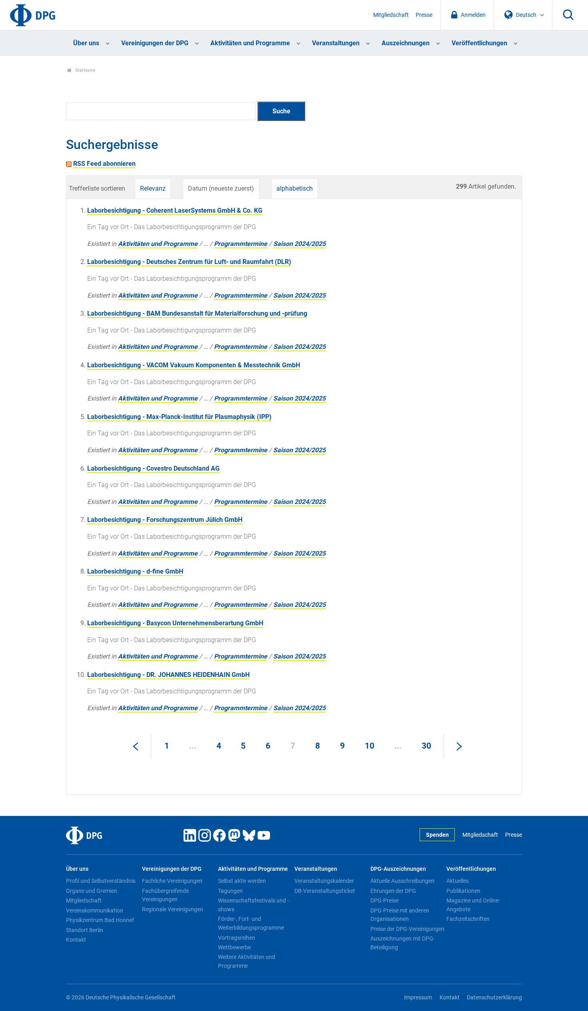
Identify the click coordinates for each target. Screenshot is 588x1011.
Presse (424, 15)
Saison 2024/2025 (299, 244)
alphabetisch (294, 188)
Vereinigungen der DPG (154, 43)
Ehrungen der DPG (393, 891)
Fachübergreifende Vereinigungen (165, 895)
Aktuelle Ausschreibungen (402, 881)
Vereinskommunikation (94, 910)
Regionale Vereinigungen (172, 909)
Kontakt (76, 939)
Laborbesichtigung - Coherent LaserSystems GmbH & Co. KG (174, 210)
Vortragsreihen (236, 937)
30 (426, 746)
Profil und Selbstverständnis (101, 881)
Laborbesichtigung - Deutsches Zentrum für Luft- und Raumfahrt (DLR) (189, 262)
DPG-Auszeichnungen (398, 869)
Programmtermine (240, 244)
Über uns (86, 43)
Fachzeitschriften (468, 919)
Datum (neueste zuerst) (221, 188)
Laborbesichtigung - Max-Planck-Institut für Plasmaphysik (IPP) (179, 417)
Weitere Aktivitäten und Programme (246, 961)
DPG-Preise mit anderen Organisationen (399, 914)
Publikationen (463, 891)
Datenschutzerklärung (494, 997)
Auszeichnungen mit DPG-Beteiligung (402, 943)
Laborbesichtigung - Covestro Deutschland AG (153, 468)
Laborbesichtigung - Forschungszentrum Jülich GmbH (164, 520)
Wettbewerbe (234, 947)
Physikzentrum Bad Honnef (100, 920)
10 (369, 746)
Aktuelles (457, 881)
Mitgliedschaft (391, 15)
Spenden (437, 835)
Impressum (418, 997)
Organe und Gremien (91, 891)
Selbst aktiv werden (242, 881)
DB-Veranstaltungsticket (324, 891)
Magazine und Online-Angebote (473, 904)
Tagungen (230, 891)
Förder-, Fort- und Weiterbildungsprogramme (251, 923)
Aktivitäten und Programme (250, 43)
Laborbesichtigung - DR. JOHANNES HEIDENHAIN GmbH (168, 675)
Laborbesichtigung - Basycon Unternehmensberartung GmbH (175, 623)
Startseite (84, 70)
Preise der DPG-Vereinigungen (407, 929)
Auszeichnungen (406, 43)
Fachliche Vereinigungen (172, 881)
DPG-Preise (384, 900)
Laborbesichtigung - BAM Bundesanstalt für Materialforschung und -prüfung (197, 313)
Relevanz (153, 188)
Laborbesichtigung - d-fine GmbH (135, 571)
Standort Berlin (84, 930)
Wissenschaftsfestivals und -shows (253, 904)
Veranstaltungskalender (324, 881)
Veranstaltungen (336, 43)
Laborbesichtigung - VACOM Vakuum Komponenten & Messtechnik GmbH (193, 365)
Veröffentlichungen (479, 43)
